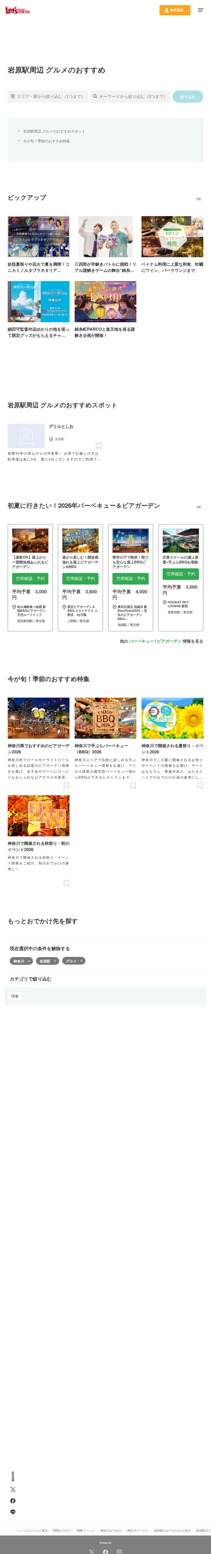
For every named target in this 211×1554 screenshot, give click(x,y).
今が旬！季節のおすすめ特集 (46, 140)
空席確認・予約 (30, 578)
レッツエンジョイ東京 (32, 1530)
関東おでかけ (62, 1530)
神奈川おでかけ (111, 1530)
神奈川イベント (138, 1530)
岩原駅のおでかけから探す (172, 1530)
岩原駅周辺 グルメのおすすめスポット (54, 131)
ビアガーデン (169, 641)
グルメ (71, 960)
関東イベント (86, 1530)
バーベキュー (141, 641)
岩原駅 (45, 961)
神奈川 (18, 961)
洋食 (15, 995)
